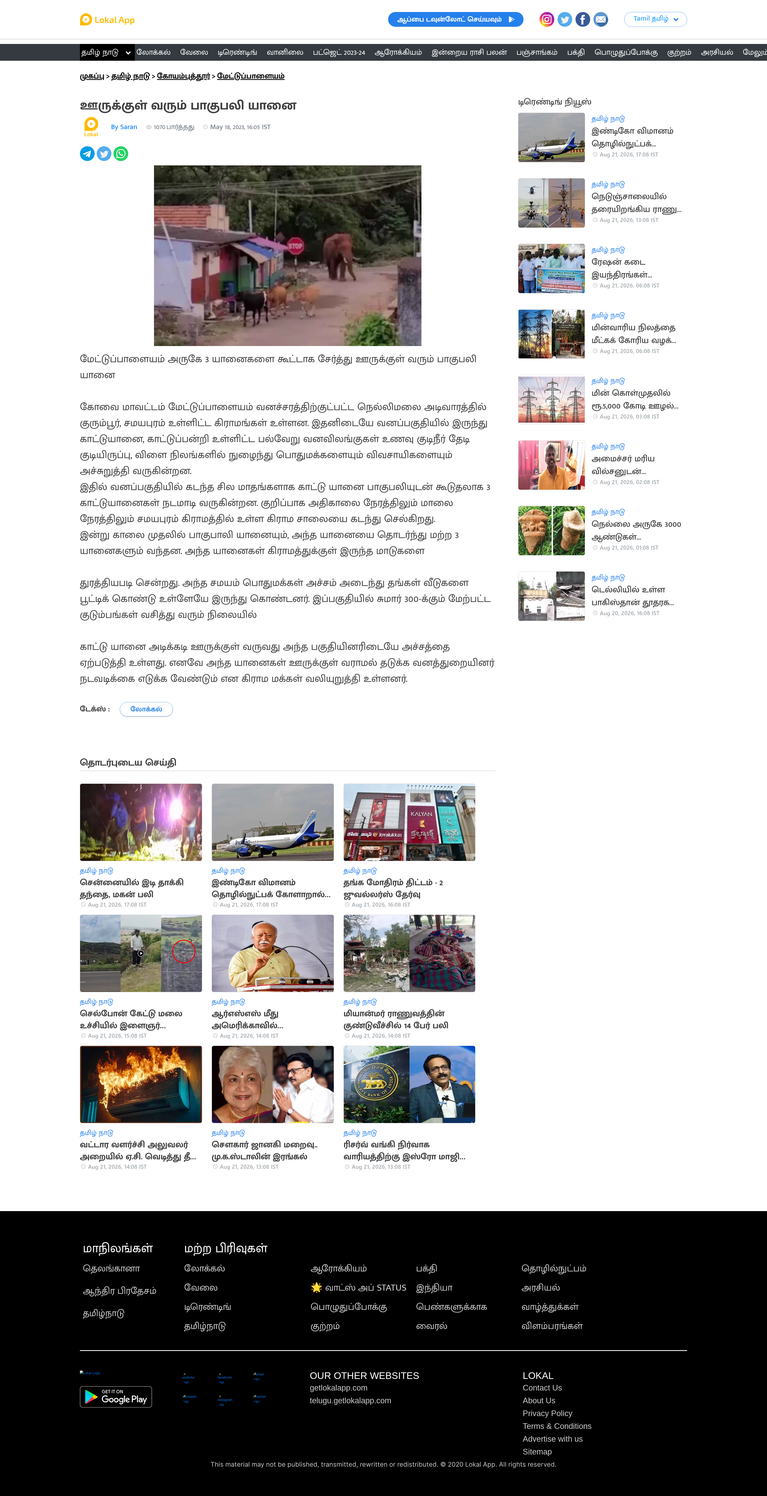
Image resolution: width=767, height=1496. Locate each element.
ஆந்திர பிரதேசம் (120, 1291)
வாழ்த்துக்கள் (550, 1307)
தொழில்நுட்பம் (554, 1269)
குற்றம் (325, 1326)
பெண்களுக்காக (451, 1307)
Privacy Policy (547, 1413)
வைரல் (431, 1326)
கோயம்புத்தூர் (183, 76)
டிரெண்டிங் (207, 1307)
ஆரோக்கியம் (339, 1269)
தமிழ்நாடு (104, 1313)
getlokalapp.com (339, 1387)
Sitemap (537, 1451)
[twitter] (105, 155)
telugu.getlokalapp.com (350, 1400)
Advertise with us (553, 1438)
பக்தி (426, 1269)
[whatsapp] (121, 155)
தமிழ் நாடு (99, 52)
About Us (539, 1400)
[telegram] (88, 155)
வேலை (201, 1288)
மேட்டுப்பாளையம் (251, 76)
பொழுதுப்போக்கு (349, 1307)
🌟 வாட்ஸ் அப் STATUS (358, 1288)
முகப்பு (92, 76)
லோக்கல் (204, 1269)
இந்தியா (434, 1288)
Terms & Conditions (557, 1426)
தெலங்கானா (111, 1269)
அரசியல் (541, 1288)
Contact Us (542, 1387)
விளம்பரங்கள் (552, 1326)
